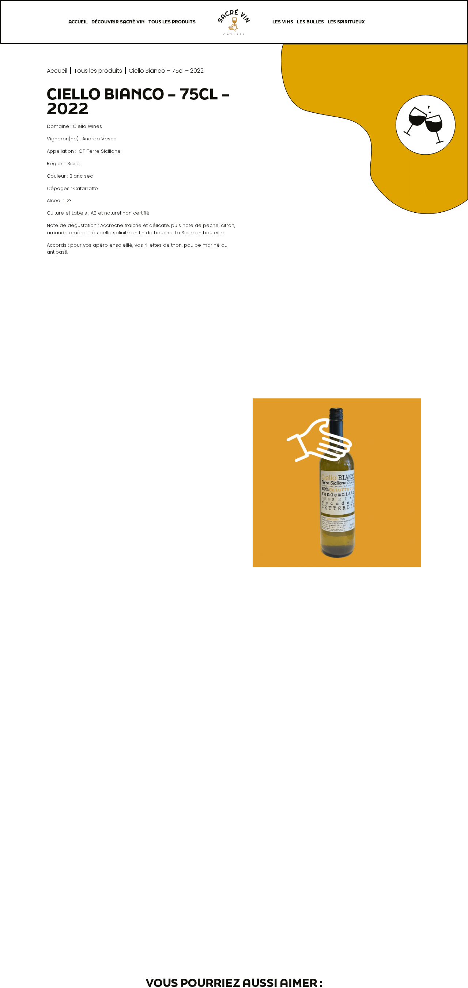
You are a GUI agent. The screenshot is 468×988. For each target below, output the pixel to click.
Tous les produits (172, 22)
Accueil (78, 22)
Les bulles (310, 22)
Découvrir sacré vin (118, 22)
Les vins (282, 22)
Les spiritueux (346, 22)
